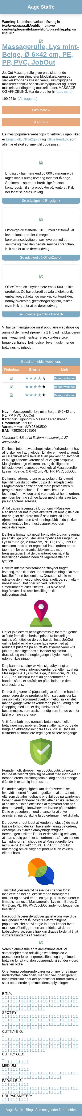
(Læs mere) (64, 91)
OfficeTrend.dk (57, 139)
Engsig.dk (13, 139)
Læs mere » (41, 110)
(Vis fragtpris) (27, 99)
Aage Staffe (41, 7)
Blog (29, 1110)
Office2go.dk (31, 139)
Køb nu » (41, 122)
